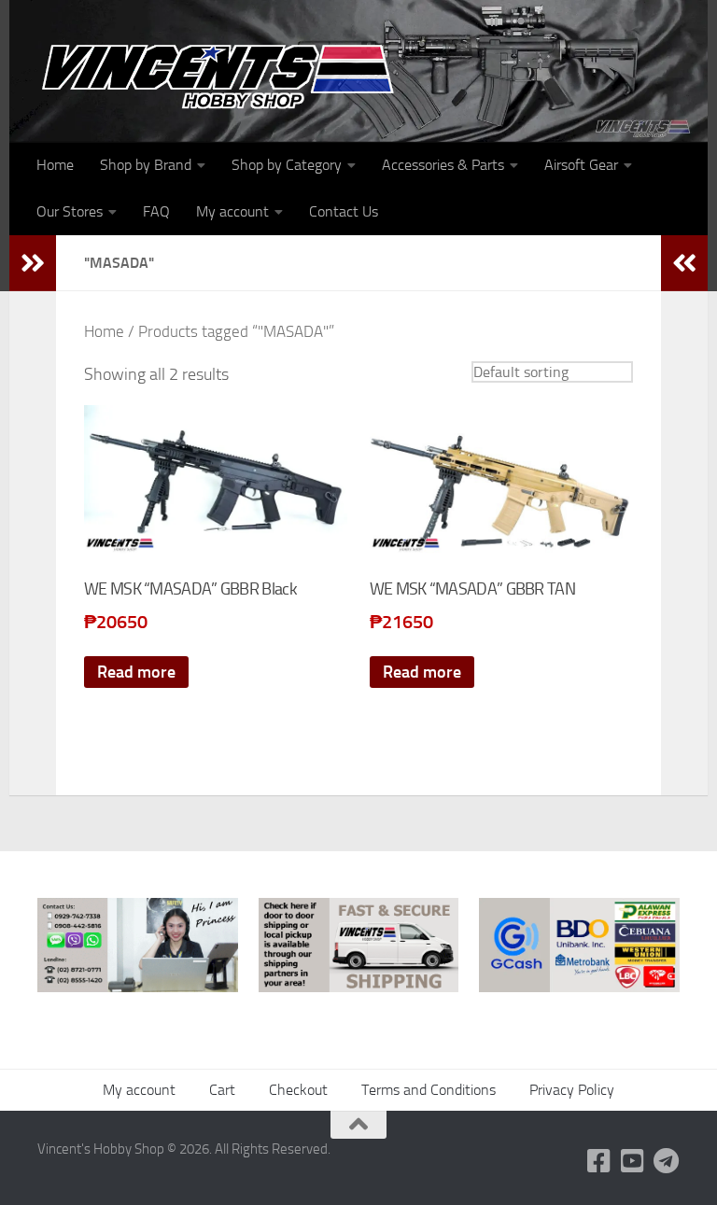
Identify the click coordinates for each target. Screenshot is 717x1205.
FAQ (156, 211)
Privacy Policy (571, 1090)
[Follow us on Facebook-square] (599, 1161)
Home (55, 165)
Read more (136, 672)
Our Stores (69, 211)
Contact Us (343, 211)
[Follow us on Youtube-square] (633, 1161)
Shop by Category (287, 165)
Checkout (298, 1090)
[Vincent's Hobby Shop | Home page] (224, 75)
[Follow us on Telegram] (667, 1161)
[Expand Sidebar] (32, 263)
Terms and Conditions (428, 1090)
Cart (222, 1090)
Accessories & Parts (443, 165)
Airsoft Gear (581, 165)
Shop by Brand (145, 165)
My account (232, 211)
